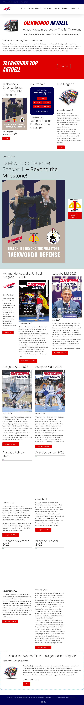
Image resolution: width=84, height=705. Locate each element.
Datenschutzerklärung (71, 697)
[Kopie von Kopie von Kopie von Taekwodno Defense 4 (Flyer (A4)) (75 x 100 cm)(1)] (14, 98)
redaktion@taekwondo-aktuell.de (20, 2)
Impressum (61, 697)
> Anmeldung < (42, 111)
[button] (79, 8)
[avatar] (11, 19)
